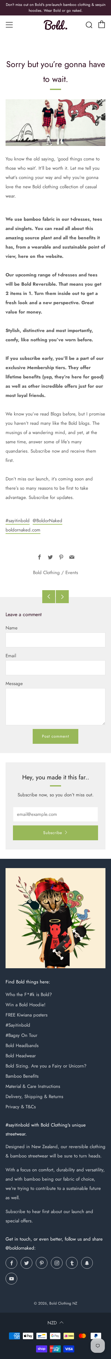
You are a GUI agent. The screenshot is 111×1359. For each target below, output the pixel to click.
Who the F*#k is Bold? (29, 994)
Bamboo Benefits (22, 1076)
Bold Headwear (21, 1055)
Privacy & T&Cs (21, 1106)
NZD (52, 1322)
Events (71, 572)
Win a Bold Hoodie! (26, 1004)
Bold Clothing (46, 572)
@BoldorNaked (47, 520)
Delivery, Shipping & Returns (34, 1096)
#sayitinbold (18, 520)
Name (12, 627)
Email (11, 655)
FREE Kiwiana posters (26, 1015)
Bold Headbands (22, 1045)
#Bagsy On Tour (21, 1035)
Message (14, 683)
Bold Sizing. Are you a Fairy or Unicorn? (46, 1066)
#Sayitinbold (18, 1025)
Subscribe (52, 833)
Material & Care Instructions (33, 1086)
